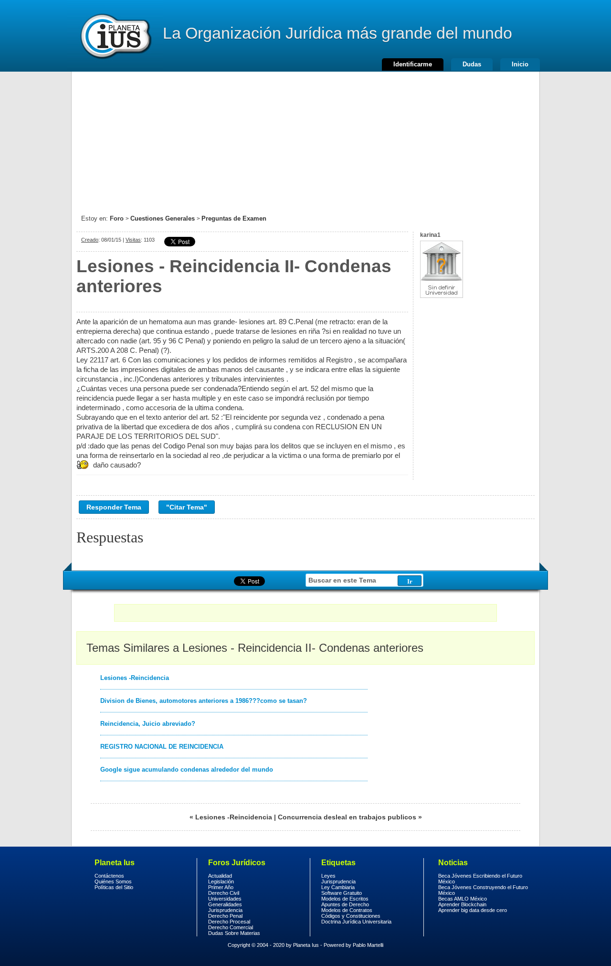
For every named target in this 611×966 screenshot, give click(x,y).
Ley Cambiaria (338, 887)
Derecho (115, 36)
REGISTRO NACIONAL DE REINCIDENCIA (161, 746)
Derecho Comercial (230, 927)
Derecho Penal (225, 916)
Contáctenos (109, 876)
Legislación (221, 881)
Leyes (328, 876)
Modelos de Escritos (345, 899)
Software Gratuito (341, 893)
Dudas (472, 64)
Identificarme (412, 64)
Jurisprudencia (225, 910)
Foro (117, 218)
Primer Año (220, 887)
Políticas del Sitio (114, 887)
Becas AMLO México (462, 899)
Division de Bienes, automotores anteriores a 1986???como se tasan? (203, 700)
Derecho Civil (223, 893)
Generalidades (225, 904)
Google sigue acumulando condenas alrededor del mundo (186, 769)
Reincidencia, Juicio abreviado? (147, 723)
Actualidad (220, 876)
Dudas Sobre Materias (234, 933)
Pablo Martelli (368, 945)
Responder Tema (113, 507)
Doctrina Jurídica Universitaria (356, 921)
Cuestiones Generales (162, 218)
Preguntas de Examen (233, 218)
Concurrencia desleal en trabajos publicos (347, 817)
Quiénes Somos (113, 881)
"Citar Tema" (186, 507)
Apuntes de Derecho (345, 904)
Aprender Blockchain (462, 904)
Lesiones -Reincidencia (134, 677)
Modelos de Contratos (346, 910)
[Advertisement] (305, 138)
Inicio (520, 64)
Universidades (225, 899)
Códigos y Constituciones (350, 916)
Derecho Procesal (229, 921)
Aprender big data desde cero (472, 910)
